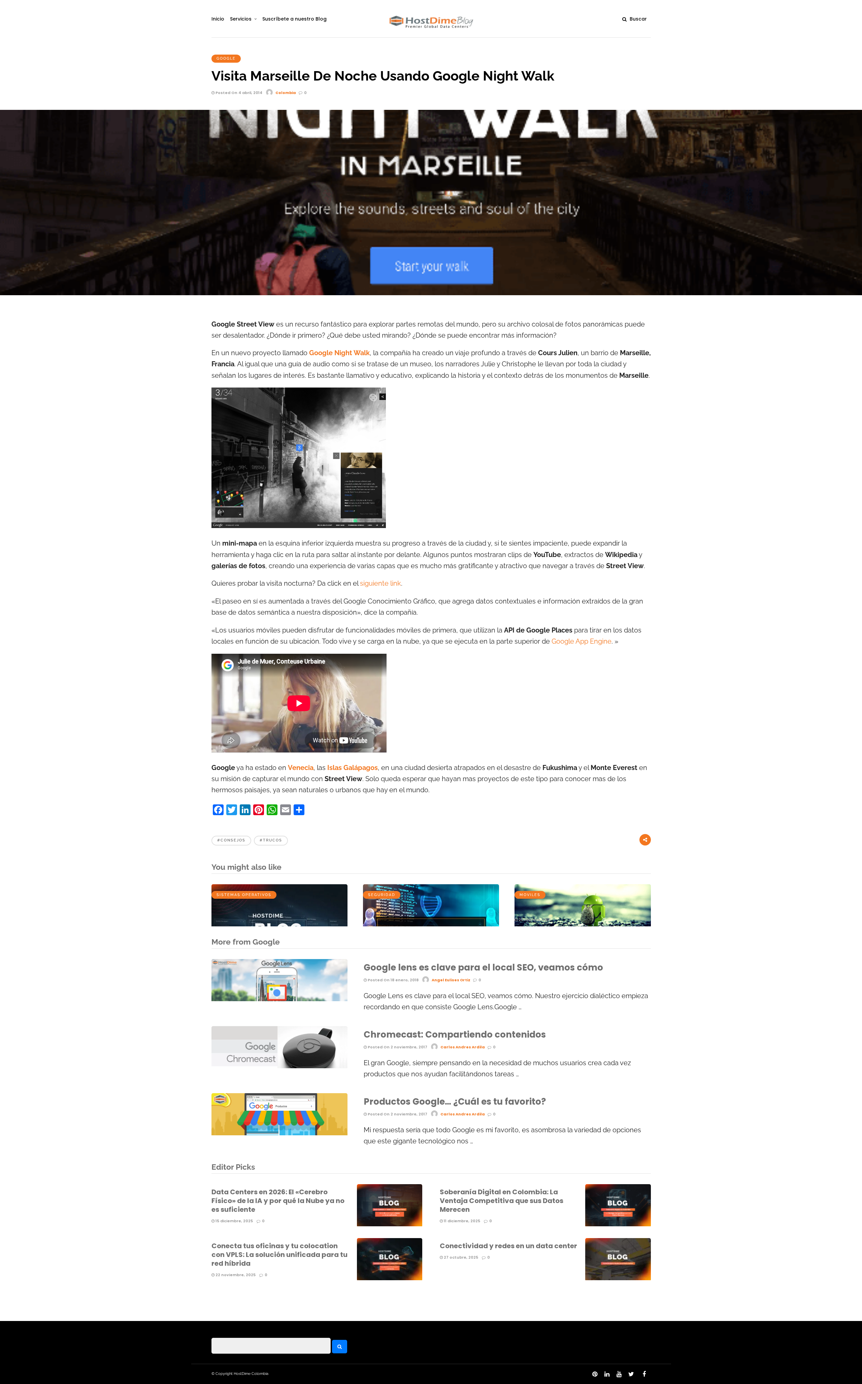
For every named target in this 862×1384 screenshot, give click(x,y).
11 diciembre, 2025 (461, 1221)
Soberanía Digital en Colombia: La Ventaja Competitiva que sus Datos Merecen (501, 1200)
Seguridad (381, 895)
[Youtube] (619, 1374)
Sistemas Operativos (244, 895)
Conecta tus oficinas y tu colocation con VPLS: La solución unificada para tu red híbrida (279, 1254)
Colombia (285, 92)
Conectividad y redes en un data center (508, 1246)
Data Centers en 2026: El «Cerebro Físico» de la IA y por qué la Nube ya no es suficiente (277, 1200)
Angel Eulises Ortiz (451, 980)
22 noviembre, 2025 (235, 1275)
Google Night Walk (339, 353)
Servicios (241, 19)
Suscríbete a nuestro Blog (294, 19)
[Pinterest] (594, 1374)
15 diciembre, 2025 (233, 1221)
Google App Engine (581, 641)
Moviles (530, 895)
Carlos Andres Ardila (462, 1047)
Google (226, 58)
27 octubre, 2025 (460, 1257)
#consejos (231, 840)
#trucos (271, 840)
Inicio (217, 19)
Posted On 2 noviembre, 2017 (397, 1047)
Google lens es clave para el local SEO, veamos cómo (483, 967)
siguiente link (380, 583)
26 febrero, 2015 (534, 919)
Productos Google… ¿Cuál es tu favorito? (455, 1102)
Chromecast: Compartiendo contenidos (455, 1034)
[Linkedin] (606, 1374)
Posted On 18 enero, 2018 (393, 980)
